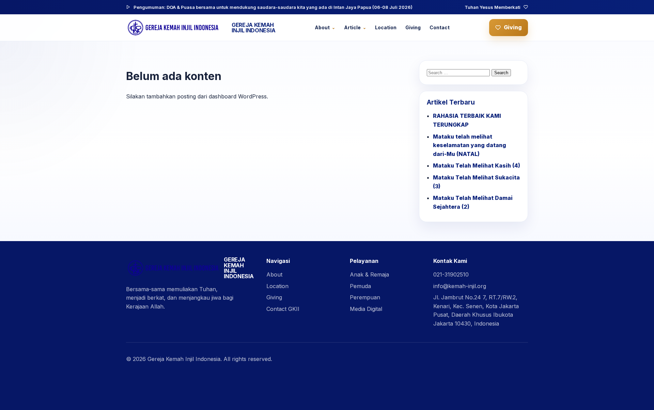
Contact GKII (282, 308)
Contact (440, 27)
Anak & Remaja (369, 274)
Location (385, 27)
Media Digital (366, 308)
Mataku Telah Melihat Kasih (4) (476, 165)
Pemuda (360, 286)
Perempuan (365, 297)
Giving (413, 27)
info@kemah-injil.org (459, 286)
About (322, 27)
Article (352, 27)
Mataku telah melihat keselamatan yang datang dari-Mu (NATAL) (469, 145)
